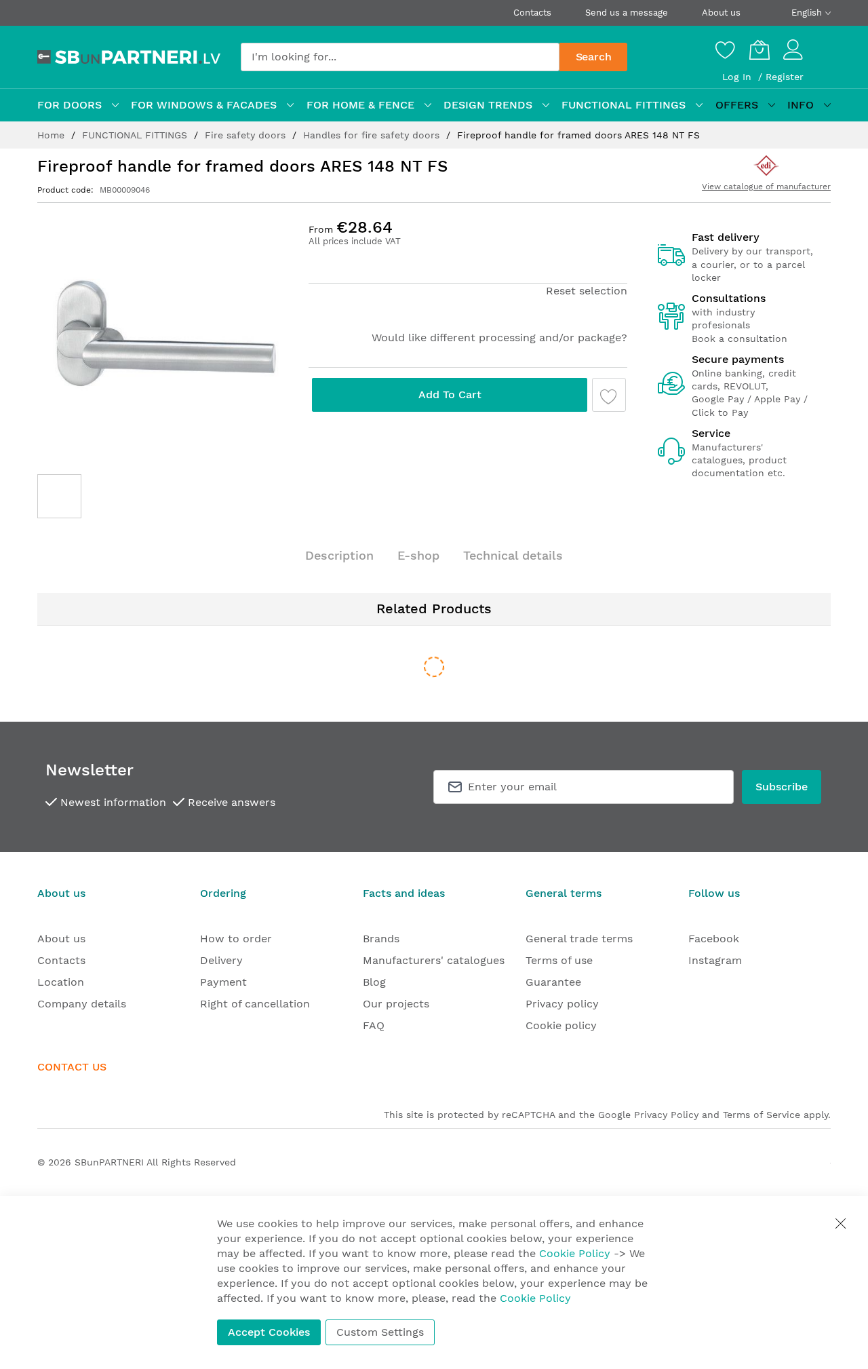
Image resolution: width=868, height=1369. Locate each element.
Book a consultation (739, 338)
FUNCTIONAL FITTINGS (136, 135)
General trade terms (579, 938)
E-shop (418, 555)
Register (785, 76)
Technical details (513, 555)
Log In (738, 76)
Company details (81, 1003)
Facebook (713, 938)
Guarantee (553, 982)
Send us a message (626, 12)
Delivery (221, 960)
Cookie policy (561, 1025)
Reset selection (586, 290)
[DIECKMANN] (765, 165)
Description (339, 555)
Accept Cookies (269, 1332)
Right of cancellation (255, 1003)
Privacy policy (562, 1003)
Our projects (396, 1003)
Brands (381, 938)
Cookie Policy (574, 1253)
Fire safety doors (247, 135)
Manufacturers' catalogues (434, 960)
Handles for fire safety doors (373, 135)
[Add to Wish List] (609, 395)
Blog (374, 982)
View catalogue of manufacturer (766, 186)
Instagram (715, 960)
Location (60, 982)
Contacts (532, 12)
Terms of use (559, 960)
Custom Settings (380, 1332)
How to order (236, 938)
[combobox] (400, 57)
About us (721, 12)
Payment (223, 982)
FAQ (373, 1025)
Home (52, 135)
